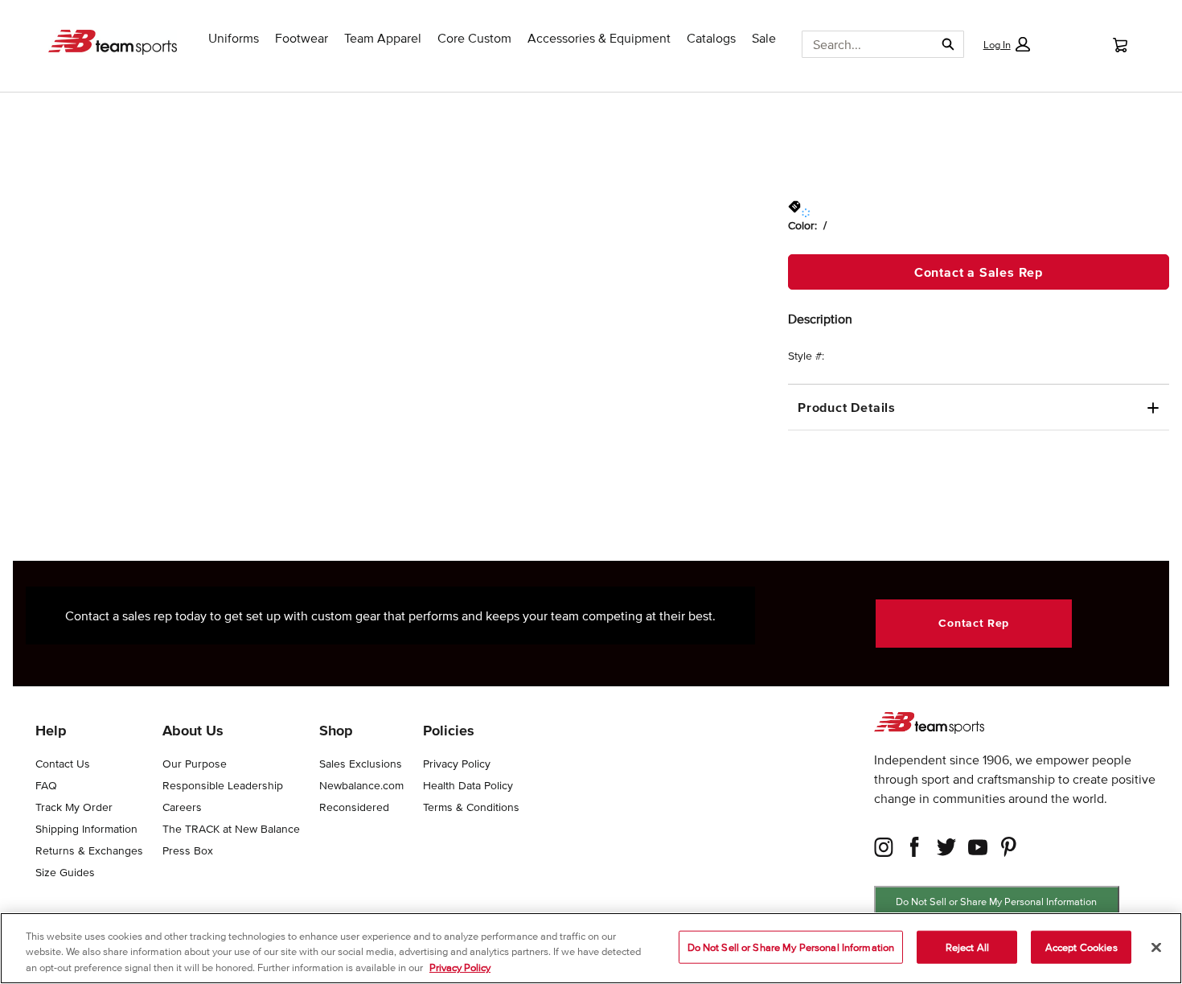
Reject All (967, 947)
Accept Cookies (1081, 947)
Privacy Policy (459, 967)
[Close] (1156, 947)
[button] (1006, 44)
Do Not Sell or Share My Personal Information (996, 901)
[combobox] (862, 44)
